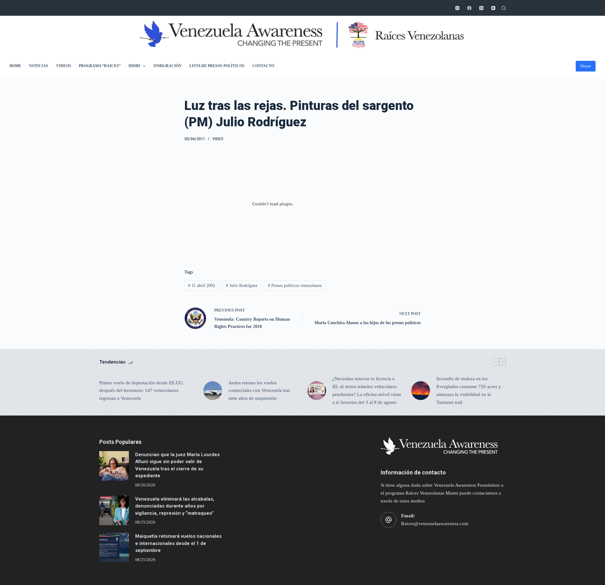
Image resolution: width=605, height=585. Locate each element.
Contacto (263, 66)
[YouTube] (493, 8)
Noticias (38, 66)
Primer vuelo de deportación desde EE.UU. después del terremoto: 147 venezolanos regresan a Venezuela (141, 390)
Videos (63, 66)
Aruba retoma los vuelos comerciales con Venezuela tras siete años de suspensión (259, 390)
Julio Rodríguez (241, 285)
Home (15, 66)
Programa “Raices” (100, 66)
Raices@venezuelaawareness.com (434, 523)
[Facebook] (469, 8)
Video (217, 139)
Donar (585, 66)
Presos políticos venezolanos (295, 285)
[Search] (504, 8)
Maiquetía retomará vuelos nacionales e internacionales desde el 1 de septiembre (178, 543)
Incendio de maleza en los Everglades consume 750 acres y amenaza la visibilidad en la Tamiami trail (468, 390)
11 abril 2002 (201, 285)
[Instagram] (457, 8)
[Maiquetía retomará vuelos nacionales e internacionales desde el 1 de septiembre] (114, 547)
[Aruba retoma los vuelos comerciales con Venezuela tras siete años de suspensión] (212, 390)
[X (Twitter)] (481, 8)
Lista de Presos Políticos (217, 66)
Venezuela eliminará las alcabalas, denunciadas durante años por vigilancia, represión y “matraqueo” (174, 506)
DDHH (134, 66)
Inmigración (167, 66)
